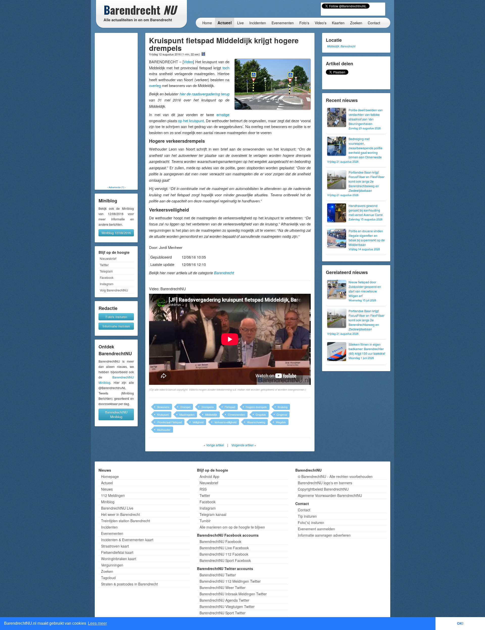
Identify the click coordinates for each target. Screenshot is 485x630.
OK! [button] (460, 623)
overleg (155, 85)
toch (226, 67)
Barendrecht (224, 272)
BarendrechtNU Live (117, 508)
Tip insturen (307, 516)
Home (207, 22)
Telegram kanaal (213, 514)
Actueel (224, 23)
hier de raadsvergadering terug (205, 93)
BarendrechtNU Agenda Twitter (224, 600)
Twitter (104, 265)
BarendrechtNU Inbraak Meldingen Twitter (233, 593)
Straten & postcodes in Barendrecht (129, 583)
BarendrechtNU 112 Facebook (224, 554)
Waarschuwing (256, 422)
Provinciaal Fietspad (169, 422)
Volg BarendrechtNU (114, 290)
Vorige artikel (215, 445)
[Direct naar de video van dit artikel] (203, 54)
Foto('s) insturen (311, 522)
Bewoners (163, 407)
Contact (374, 22)
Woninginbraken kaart (118, 558)
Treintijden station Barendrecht (125, 520)
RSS (203, 489)
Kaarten (338, 22)
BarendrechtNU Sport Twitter (223, 612)
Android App (209, 476)
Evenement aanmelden (316, 528)
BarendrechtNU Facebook (220, 541)
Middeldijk (211, 414)
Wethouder (164, 430)
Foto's (304, 22)
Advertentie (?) (116, 187)
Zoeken (356, 22)
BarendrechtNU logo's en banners (325, 482)
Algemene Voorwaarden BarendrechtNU (330, 495)
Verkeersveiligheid (225, 422)
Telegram (106, 271)
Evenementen (283, 22)
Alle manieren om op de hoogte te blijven (232, 527)
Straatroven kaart (115, 546)
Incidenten (257, 22)
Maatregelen (187, 414)
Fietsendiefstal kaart (117, 552)
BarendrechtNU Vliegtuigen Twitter (227, 606)
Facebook (106, 277)
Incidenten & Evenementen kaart (127, 539)
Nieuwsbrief (108, 258)
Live (240, 22)
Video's (320, 22)
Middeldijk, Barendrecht (341, 46)
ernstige (222, 114)
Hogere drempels (256, 407)
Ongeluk (261, 414)
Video (188, 61)
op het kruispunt (191, 120)
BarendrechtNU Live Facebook (224, 547)
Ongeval (282, 414)
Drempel (185, 407)
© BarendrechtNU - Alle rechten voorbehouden (335, 476)
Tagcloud (108, 577)
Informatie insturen (116, 326)
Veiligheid (198, 422)
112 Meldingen (113, 495)
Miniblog (107, 501)
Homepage (110, 476)
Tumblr (205, 520)
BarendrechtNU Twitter (218, 574)
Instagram (106, 284)
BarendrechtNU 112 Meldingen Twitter (230, 581)
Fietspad (230, 407)
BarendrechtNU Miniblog (116, 414)
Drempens (207, 407)
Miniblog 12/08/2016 (116, 232)
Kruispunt (163, 414)
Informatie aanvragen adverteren (324, 535)
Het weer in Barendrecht (120, 514)
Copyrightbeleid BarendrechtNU (323, 489)
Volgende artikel (242, 445)
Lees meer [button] (97, 623)
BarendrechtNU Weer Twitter (223, 587)
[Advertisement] (116, 109)
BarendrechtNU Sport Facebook (225, 560)
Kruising (282, 407)
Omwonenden (236, 414)
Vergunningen (112, 565)
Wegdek (281, 422)
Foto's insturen (116, 316)
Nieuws (107, 489)
